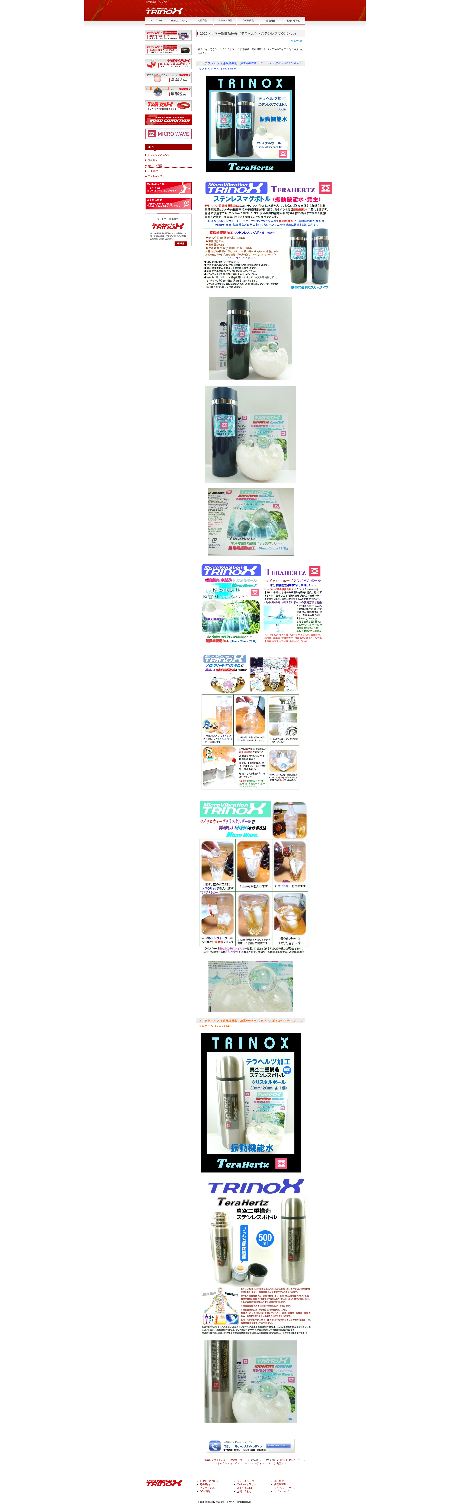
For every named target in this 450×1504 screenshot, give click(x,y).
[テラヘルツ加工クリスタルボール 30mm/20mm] (251, 522)
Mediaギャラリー (246, 1484)
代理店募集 (280, 1484)
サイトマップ (281, 1491)
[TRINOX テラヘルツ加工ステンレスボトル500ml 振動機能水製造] (251, 1102)
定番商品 (153, 160)
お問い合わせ (244, 1491)
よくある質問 (244, 1487)
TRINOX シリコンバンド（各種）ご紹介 (223, 1459)
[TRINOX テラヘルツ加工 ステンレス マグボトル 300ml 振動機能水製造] (251, 124)
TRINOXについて (209, 1481)
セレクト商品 (155, 165)
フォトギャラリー (157, 176)
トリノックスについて (160, 154)
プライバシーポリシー (286, 1487)
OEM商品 (153, 171)
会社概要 (279, 1481)
